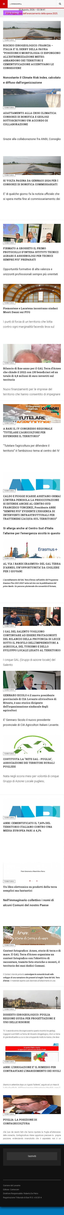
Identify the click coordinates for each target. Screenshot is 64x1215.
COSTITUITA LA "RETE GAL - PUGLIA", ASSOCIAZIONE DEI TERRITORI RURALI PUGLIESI (29, 762)
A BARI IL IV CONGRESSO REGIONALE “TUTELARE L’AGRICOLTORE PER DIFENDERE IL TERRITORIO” (27, 432)
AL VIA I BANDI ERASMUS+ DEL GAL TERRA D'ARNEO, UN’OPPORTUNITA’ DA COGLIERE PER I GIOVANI (32, 567)
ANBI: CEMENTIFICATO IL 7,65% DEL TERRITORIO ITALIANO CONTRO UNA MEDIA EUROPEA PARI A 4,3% (27, 826)
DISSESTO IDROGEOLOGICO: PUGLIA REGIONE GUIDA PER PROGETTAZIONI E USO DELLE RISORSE (29, 1018)
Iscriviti (32, 1156)
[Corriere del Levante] (16, 4)
